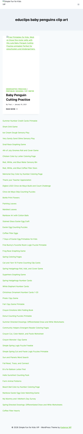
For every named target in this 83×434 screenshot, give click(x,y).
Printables (10, 91)
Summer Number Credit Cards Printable (20, 121)
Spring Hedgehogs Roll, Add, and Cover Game (23, 269)
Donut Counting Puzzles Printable (17, 316)
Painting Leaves (9, 204)
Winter (31, 91)
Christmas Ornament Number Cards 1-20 (20, 292)
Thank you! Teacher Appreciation (17, 180)
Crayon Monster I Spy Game (15, 340)
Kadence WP (66, 427)
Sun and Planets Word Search (16, 357)
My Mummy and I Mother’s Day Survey (19, 399)
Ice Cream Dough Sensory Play (16, 133)
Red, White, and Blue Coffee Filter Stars (20, 168)
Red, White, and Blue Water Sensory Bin (20, 162)
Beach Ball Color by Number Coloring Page (21, 387)
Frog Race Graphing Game (14, 251)
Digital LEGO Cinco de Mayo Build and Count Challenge (27, 186)
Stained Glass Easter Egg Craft (16, 221)
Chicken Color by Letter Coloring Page (19, 156)
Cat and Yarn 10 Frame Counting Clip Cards (21, 263)
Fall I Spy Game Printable (13, 304)
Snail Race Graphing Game (14, 144)
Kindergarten (11, 89)
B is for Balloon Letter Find (14, 369)
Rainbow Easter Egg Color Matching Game (21, 393)
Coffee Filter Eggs (10, 233)
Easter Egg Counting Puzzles (15, 227)
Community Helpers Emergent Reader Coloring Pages (26, 328)
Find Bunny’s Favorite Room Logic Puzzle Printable (24, 245)
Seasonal (20, 91)
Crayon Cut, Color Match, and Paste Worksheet (23, 334)
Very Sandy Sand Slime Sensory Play (19, 138)
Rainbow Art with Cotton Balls (16, 215)
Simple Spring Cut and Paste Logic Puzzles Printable (25, 351)
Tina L (10, 104)
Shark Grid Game (10, 127)
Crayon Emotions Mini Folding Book (18, 310)
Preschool (22, 89)
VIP (26, 91)
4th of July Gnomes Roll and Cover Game (20, 150)
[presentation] (21, 60)
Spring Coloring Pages (12, 257)
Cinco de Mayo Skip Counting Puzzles (19, 192)
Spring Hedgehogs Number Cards (17, 280)
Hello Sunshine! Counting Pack (16, 375)
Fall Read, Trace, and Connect (16, 363)
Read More (12, 109)
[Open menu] (78, 4)
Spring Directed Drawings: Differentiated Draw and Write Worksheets (32, 405)
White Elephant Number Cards (16, 286)
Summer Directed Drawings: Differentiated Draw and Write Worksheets (33, 322)
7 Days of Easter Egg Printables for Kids (20, 239)
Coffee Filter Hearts (11, 411)
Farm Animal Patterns (12, 381)
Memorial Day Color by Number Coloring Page (22, 174)
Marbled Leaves (10, 209)
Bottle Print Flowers (11, 198)
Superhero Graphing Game (14, 275)
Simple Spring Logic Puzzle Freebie (18, 345)
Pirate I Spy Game (10, 298)
